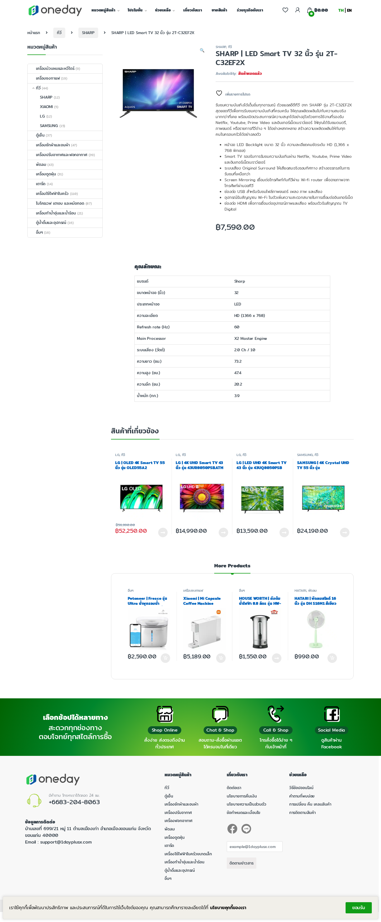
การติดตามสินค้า (302, 812)
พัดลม (312, 590)
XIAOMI (46, 107)
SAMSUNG (304, 454)
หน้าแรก (33, 33)
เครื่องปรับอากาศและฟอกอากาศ (61, 155)
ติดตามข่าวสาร (242, 863)
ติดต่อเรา (234, 788)
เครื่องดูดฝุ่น (46, 174)
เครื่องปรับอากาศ (178, 812)
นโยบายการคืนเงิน (242, 796)
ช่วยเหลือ (162, 10)
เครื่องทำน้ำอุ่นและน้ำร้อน (56, 213)
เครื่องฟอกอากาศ (178, 821)
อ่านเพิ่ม (276, 658)
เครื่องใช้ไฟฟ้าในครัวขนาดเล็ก (188, 854)
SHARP (88, 33)
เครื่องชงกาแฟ (193, 590)
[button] (202, 50)
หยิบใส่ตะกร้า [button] (165, 658)
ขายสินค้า (219, 10)
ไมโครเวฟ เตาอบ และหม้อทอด (60, 203)
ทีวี (59, 33)
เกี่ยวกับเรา (192, 10)
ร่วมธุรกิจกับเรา (250, 10)
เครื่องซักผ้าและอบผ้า (53, 145)
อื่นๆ (131, 590)
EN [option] (349, 10)
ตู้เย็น (40, 135)
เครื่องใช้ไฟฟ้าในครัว (52, 193)
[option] (349, 10)
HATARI (300, 590)
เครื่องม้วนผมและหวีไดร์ (55, 68)
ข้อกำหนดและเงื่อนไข (243, 812)
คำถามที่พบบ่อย (302, 796)
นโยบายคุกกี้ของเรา (228, 907)
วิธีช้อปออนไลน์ (301, 788)
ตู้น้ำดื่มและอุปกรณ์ (51, 222)
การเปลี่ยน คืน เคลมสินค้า (310, 804)
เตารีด (40, 184)
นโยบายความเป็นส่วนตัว (246, 804)
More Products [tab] (232, 566)
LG (117, 454)
